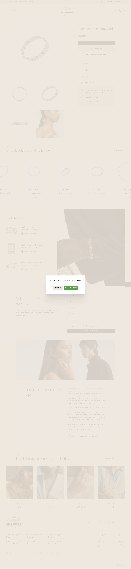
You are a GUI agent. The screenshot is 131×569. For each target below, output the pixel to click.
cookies (68, 280)
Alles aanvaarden (71, 287)
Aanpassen (58, 287)
